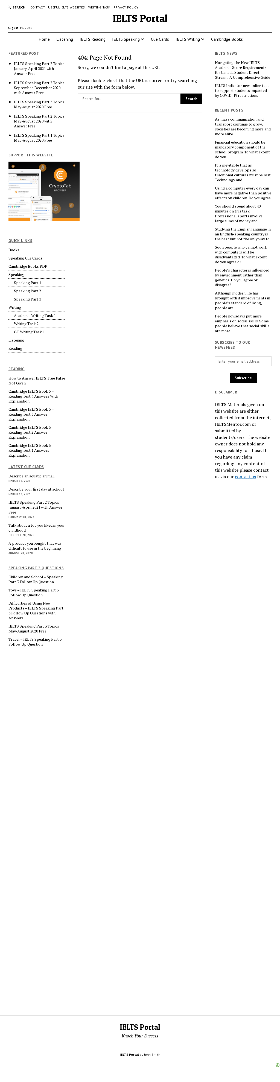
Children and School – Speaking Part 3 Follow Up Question (35, 579)
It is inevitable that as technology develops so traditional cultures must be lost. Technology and (243, 172)
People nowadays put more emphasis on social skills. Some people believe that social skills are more (242, 323)
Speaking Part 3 (27, 299)
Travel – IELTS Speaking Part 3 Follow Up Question (35, 642)
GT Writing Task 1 (29, 331)
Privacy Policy (125, 7)
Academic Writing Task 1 (35, 315)
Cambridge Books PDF (27, 266)
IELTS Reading (93, 39)
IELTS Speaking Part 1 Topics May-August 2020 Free (39, 138)
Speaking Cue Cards (25, 258)
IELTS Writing (188, 39)
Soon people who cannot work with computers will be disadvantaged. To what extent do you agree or (241, 254)
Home (44, 39)
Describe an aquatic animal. (31, 476)
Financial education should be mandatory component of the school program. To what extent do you (242, 149)
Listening (64, 39)
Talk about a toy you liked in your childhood (36, 528)
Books (13, 249)
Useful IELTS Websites (66, 7)
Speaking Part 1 (27, 282)
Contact (37, 7)
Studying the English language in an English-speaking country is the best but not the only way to (243, 234)
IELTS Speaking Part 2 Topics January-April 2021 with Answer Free (39, 68)
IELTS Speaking (126, 39)
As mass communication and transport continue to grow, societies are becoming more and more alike (243, 126)
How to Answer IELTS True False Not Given (36, 381)
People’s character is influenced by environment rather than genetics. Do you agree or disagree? (242, 277)
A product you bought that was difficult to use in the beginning (35, 546)
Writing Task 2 (26, 323)
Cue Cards (160, 39)
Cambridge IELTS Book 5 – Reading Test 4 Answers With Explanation (33, 396)
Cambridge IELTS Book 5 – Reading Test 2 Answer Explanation (31, 432)
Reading (15, 348)
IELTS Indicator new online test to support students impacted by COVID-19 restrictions (242, 90)
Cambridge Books (227, 39)
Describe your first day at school (36, 489)
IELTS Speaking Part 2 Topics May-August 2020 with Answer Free (39, 121)
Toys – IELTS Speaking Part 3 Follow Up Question (33, 592)
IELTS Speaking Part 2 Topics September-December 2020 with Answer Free (39, 87)
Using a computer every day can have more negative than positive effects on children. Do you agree (243, 193)
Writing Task (99, 7)
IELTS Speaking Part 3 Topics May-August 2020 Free (39, 104)
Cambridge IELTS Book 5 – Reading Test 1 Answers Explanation (31, 450)
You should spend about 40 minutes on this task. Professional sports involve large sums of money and (238, 213)
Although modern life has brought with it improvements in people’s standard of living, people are (242, 300)
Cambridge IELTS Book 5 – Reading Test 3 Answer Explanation (31, 414)
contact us (245, 477)
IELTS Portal (140, 18)
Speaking (16, 274)
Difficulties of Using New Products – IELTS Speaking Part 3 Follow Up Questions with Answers (35, 610)
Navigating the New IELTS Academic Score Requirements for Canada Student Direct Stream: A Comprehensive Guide (242, 70)
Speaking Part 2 (27, 290)
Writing (14, 307)
